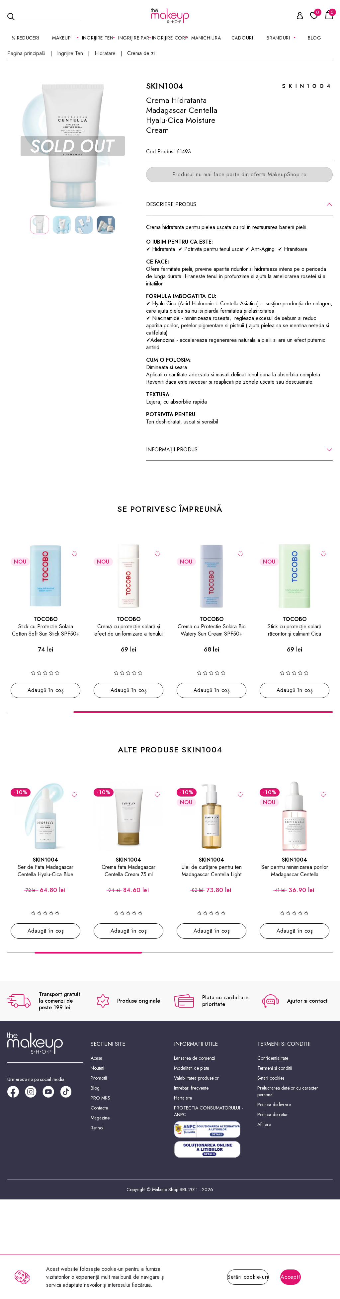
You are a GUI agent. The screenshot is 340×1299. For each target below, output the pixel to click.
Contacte (99, 1108)
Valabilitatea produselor (196, 1078)
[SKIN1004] (306, 85)
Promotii (99, 1078)
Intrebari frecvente (191, 1088)
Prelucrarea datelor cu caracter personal (287, 1091)
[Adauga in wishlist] (74, 553)
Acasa (96, 1058)
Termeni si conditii (274, 1068)
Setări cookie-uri (247, 1277)
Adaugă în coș (46, 690)
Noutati (97, 1068)
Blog (314, 38)
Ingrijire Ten (70, 53)
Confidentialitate (272, 1058)
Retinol (97, 1127)
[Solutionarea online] (211, 1149)
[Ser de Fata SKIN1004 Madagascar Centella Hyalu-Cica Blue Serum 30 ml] (45, 816)
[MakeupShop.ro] (170, 15)
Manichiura (206, 38)
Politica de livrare (274, 1104)
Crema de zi (141, 53)
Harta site (183, 1098)
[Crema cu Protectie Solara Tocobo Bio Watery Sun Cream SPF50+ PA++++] (211, 576)
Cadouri (242, 38)
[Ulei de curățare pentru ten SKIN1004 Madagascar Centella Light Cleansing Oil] (211, 816)
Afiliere (264, 1124)
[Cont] (296, 17)
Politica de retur (272, 1114)
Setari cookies (270, 1078)
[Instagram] (33, 1094)
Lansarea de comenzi (194, 1058)
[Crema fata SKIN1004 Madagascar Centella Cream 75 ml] (128, 816)
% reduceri (25, 38)
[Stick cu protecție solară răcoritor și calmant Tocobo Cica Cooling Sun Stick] (294, 576)
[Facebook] (16, 1094)
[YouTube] (51, 1094)
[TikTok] (69, 1094)
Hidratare (105, 53)
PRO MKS (100, 1098)
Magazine (100, 1117)
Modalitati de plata (191, 1068)
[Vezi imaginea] (72, 146)
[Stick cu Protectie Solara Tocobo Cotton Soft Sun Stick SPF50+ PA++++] (45, 576)
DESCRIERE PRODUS (171, 204)
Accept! (290, 1277)
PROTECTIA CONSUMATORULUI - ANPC (208, 1111)
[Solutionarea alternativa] (211, 1129)
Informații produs (172, 449)
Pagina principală (26, 53)
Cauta (48, 15)
